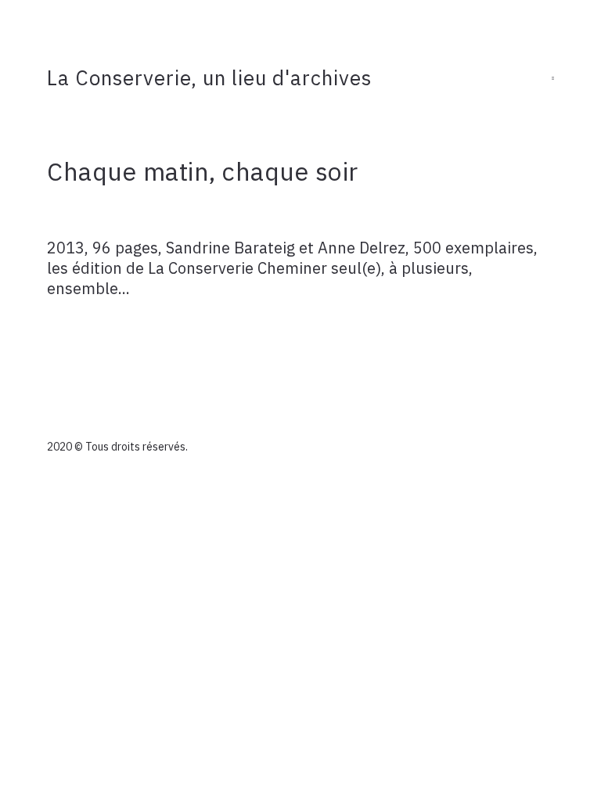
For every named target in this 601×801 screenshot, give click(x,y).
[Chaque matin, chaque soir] (300, 212)
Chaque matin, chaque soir (202, 171)
